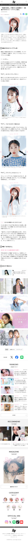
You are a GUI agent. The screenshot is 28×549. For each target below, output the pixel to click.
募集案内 (13, 533)
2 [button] (15, 120)
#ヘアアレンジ (19, 349)
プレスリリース (14, 537)
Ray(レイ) (2, 4)
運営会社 (15, 535)
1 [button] (13, 120)
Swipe (12, 84)
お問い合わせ (20, 535)
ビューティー (6, 4)
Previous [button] (0, 102)
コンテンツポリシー (8, 535)
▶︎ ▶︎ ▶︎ (16, 84)
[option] (14, 103)
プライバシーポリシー (20, 533)
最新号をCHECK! (14, 486)
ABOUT (4, 533)
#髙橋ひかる (12, 349)
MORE (14, 415)
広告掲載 (8, 533)
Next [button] (27, 102)
